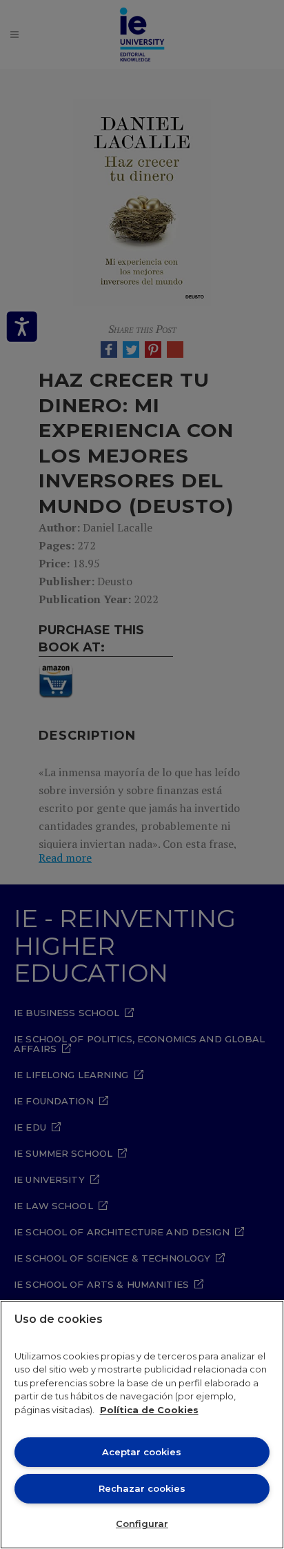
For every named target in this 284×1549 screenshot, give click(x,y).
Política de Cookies (149, 1409)
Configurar (142, 1523)
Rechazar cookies (142, 1488)
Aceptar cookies (141, 1451)
